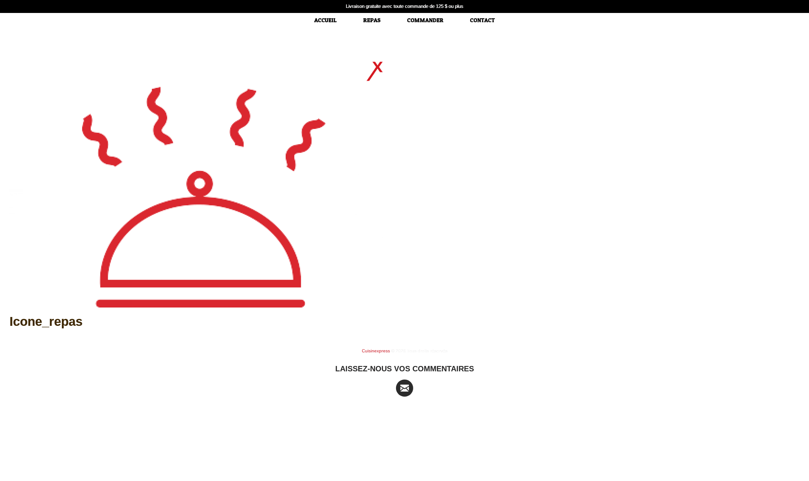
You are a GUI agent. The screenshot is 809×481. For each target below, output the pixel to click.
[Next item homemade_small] (602, 197)
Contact (482, 20)
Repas (371, 20)
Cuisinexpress (376, 350)
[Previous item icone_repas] (206, 197)
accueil (325, 20)
